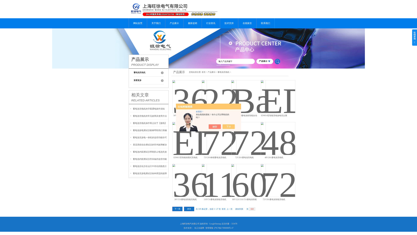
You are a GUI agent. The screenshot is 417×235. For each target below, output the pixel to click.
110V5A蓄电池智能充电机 (215, 199)
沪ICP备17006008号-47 (223, 228)
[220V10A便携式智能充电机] (219, 93)
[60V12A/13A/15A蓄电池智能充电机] (248, 177)
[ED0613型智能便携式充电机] (190, 135)
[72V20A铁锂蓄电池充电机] (219, 135)
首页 (204, 72)
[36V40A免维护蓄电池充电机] (190, 93)
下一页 (177, 209)
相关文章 (140, 95)
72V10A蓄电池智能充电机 (274, 199)
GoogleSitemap (215, 224)
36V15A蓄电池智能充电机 (185, 199)
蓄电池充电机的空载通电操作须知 (149, 109)
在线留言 (247, 23)
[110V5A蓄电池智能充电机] (219, 177)
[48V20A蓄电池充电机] (278, 135)
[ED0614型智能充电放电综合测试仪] (278, 93)
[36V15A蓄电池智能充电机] (190, 177)
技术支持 (229, 23)
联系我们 (265, 23)
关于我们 (156, 23)
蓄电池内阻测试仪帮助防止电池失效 (150, 152)
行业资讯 (210, 23)
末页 (189, 209)
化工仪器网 (199, 228)
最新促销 (192, 23)
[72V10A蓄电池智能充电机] (278, 177)
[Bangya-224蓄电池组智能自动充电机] (248, 93)
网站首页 (137, 23)
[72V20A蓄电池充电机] (248, 135)
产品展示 (174, 23)
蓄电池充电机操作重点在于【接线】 (150, 123)
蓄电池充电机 (223, 72)
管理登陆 (209, 228)
